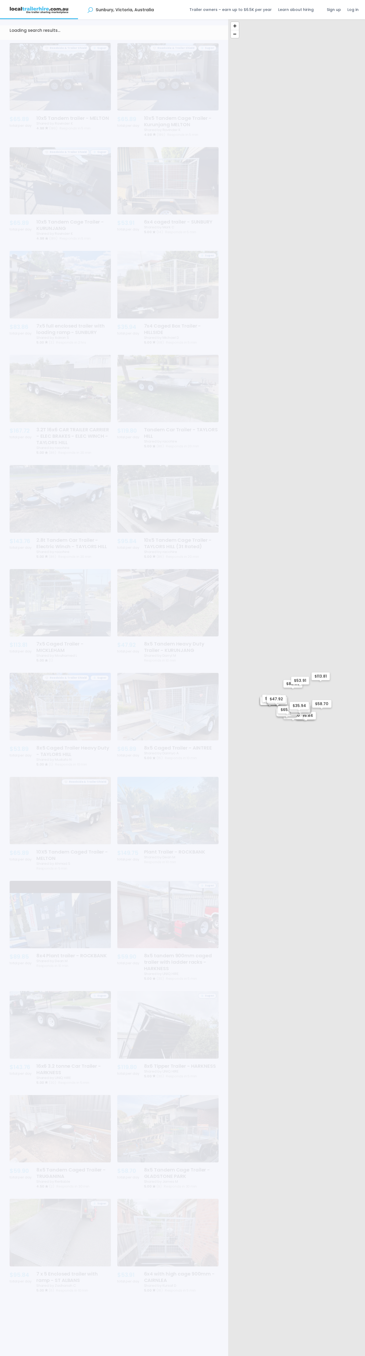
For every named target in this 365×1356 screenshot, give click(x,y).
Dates (58, 43)
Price (79, 43)
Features (103, 43)
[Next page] (213, 1337)
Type (18, 43)
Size (38, 43)
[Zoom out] (235, 34)
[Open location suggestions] (90, 9)
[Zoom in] (235, 26)
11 (132, 1336)
